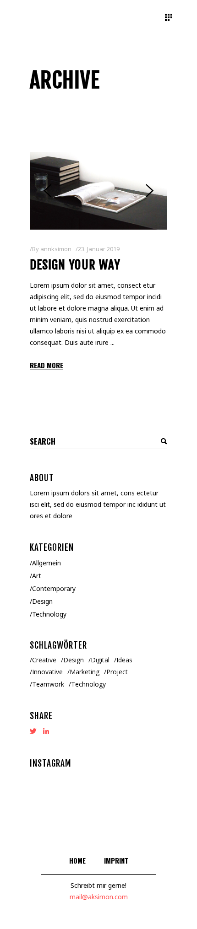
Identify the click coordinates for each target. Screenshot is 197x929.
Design (42, 601)
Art (36, 575)
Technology (49, 614)
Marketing (84, 671)
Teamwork (48, 684)
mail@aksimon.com (99, 896)
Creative (44, 659)
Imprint (116, 860)
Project (117, 671)
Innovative (47, 671)
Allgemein (46, 562)
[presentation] (47, 190)
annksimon (55, 249)
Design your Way (75, 265)
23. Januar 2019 (99, 249)
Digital (100, 659)
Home (77, 860)
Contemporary (54, 588)
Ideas (124, 659)
